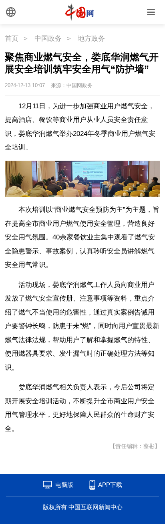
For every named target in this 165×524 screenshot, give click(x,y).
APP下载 (110, 485)
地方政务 (91, 38)
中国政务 (48, 38)
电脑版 (64, 485)
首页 (11, 38)
